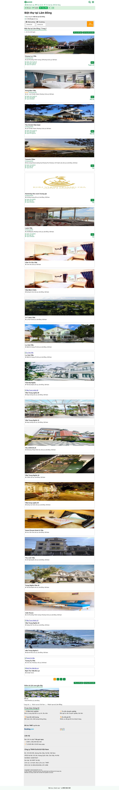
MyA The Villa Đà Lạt (32, 671)
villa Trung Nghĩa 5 (31, 650)
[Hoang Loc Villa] (59, 45)
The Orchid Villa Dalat (32, 125)
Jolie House (29, 613)
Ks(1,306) (44, 8)
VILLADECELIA (30, 448)
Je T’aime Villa (30, 317)
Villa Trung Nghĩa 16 (32, 475)
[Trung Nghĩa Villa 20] (59, 574)
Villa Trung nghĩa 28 (32, 393)
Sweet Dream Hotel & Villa (34, 530)
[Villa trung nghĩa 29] (59, 491)
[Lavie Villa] (59, 216)
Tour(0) (36, 8)
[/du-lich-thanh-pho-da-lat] (41, 692)
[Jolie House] (59, 601)
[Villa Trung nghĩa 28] (59, 390)
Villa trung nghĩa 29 (32, 503)
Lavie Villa (28, 228)
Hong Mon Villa (30, 90)
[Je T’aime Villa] (59, 306)
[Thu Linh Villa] (59, 546)
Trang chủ (26, 704)
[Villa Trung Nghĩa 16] (59, 464)
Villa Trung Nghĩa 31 (32, 420)
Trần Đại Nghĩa (30, 382)
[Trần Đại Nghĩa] (59, 371)
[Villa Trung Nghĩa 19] (59, 620)
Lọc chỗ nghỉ (78, 32)
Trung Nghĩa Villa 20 (32, 585)
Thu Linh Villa (30, 558)
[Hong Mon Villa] (59, 79)
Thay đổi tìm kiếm (89, 32)
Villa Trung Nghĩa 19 (32, 623)
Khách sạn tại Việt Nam (38, 704)
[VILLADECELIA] (59, 436)
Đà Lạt (28, 8)
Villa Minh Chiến (30, 290)
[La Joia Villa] (59, 333)
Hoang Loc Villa (30, 56)
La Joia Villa (29, 345)
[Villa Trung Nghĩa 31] (59, 409)
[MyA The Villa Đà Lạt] (59, 668)
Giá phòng (91, 23)
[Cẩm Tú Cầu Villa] (59, 251)
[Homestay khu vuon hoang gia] (59, 182)
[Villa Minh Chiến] (59, 278)
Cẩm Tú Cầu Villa (31, 262)
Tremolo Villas (30, 159)
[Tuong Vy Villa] (59, 658)
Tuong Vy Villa (30, 660)
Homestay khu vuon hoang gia (36, 194)
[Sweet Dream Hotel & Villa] (59, 519)
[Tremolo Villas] (59, 148)
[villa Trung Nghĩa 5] (59, 639)
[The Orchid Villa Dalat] (59, 113)
